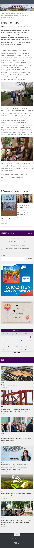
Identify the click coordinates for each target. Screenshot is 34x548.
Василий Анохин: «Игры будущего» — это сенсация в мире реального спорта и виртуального (24, 210)
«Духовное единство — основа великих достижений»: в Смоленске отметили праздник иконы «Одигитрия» (16, 438)
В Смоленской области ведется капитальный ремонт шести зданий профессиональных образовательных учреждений (15, 467)
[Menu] (32, 2)
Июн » (19, 353)
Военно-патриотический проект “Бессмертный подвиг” (14, 15)
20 (12, 347)
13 (12, 343)
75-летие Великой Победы (10, 13)
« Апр (14, 353)
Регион (3, 382)
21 (17, 347)
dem (3, 26)
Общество (11, 17)
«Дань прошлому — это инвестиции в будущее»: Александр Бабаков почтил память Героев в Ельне (16, 522)
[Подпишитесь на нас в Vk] (29, 233)
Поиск (3, 255)
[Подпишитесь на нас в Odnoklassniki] (32, 233)
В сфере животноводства (9, 385)
